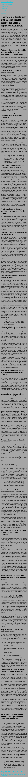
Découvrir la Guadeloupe (7, 2)
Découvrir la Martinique (6, 4)
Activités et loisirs (5, 6)
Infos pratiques (4, 10)
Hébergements (4, 8)
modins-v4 (3, 13)
